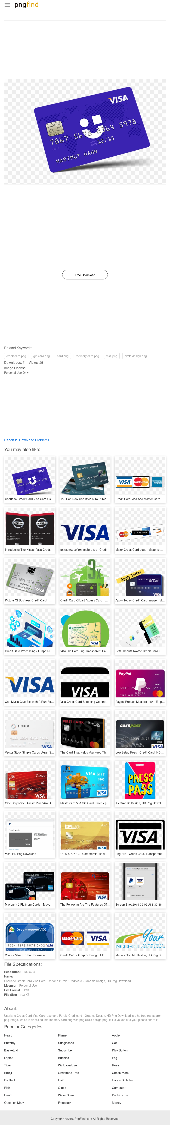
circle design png (136, 356)
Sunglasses (66, 1042)
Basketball (11, 1050)
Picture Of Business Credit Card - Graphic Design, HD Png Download (50, 600)
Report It (10, 440)
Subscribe (65, 1050)
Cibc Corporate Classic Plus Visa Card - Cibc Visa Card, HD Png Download (54, 803)
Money (116, 1102)
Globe (62, 1087)
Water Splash (67, 1095)
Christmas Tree (68, 1072)
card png (63, 356)
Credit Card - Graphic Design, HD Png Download (92, 955)
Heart (8, 1035)
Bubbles (63, 1057)
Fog (114, 1057)
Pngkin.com (120, 1095)
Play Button (120, 1050)
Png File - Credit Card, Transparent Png (141, 854)
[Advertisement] (85, 50)
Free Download (85, 275)
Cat (114, 1042)
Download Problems (34, 440)
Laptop (8, 1057)
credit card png (16, 356)
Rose (115, 1065)
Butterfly (10, 1042)
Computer (118, 1087)
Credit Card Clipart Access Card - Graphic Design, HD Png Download (105, 600)
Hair (61, 1080)
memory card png (87, 356)
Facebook (64, 1102)
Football (9, 1080)
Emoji (8, 1072)
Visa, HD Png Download (20, 854)
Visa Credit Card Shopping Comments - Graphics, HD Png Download (105, 702)
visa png (111, 356)
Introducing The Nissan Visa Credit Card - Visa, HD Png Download (48, 549)
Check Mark (120, 1072)
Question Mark (14, 1102)
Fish (7, 1087)
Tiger (7, 1065)
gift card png (41, 356)
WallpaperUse (67, 1065)
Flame (62, 1035)
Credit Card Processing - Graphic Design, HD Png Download (44, 651)
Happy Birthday (122, 1080)
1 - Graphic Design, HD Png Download (140, 803)
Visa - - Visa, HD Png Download (25, 955)
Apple (116, 1035)
